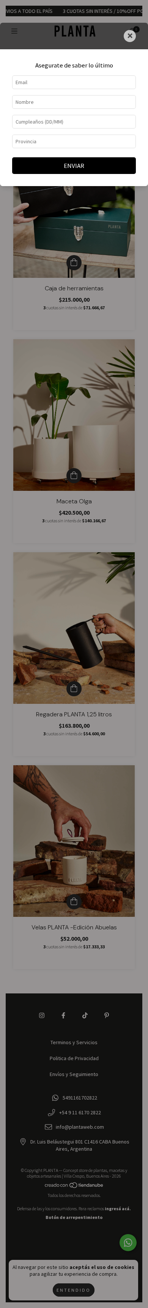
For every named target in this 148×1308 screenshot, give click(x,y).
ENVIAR (74, 165)
